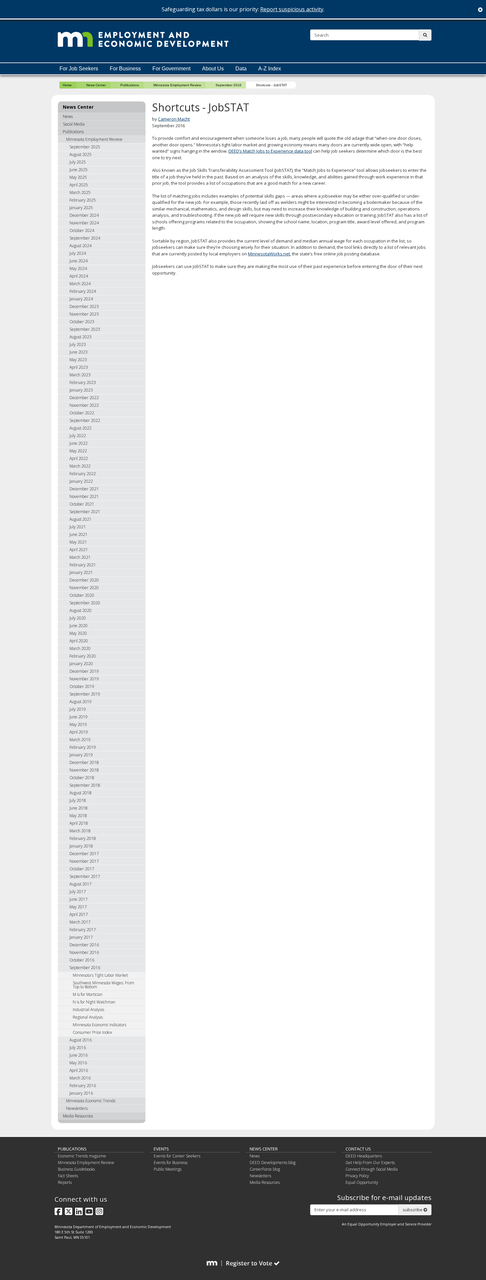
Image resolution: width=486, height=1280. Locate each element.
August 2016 (80, 1040)
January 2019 (81, 755)
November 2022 (84, 405)
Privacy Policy (357, 1176)
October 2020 (81, 595)
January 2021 (81, 572)
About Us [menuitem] (213, 68)
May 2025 (78, 177)
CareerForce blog (265, 1169)
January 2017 (81, 937)
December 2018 (84, 762)
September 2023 (84, 329)
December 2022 (84, 397)
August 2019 (80, 701)
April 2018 (78, 823)
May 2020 (78, 633)
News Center (96, 85)
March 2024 (80, 283)
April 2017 (78, 914)
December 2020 (84, 580)
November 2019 (84, 679)
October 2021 (81, 504)
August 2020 (80, 610)
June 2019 (78, 717)
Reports (65, 1182)
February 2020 (82, 656)
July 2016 (77, 1047)
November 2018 (84, 770)
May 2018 (78, 815)
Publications (129, 85)
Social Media (74, 124)
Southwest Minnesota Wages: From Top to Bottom (103, 985)
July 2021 (77, 527)
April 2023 (78, 367)
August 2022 (80, 428)
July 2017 (77, 891)
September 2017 (84, 876)
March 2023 (80, 375)
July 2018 (77, 800)
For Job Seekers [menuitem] (79, 68)
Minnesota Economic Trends (90, 1101)
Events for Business (170, 1162)
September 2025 (84, 147)
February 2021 (82, 565)
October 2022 (81, 413)
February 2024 (82, 291)
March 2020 (80, 648)
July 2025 (77, 162)
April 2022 (78, 458)
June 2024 (78, 261)
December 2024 (84, 215)
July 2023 (77, 344)
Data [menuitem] (241, 68)
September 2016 (228, 85)
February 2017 (82, 929)
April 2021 (78, 549)
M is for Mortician (87, 994)
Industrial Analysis (88, 1009)
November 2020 (84, 587)
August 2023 (80, 337)
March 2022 (80, 466)
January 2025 (81, 207)
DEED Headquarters (363, 1156)
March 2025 (80, 192)
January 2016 (81, 1093)
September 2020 (84, 603)
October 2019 (81, 686)
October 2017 (81, 869)
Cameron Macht (174, 119)
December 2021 (84, 489)
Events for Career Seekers (177, 1156)
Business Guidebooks (76, 1169)
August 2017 (80, 884)
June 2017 (78, 899)
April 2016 (78, 1070)
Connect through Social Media (371, 1169)
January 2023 (81, 390)
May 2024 (78, 268)
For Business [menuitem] (125, 68)
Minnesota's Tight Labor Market (100, 975)
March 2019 (80, 739)
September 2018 (84, 785)
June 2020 (78, 625)
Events (161, 1149)
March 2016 (80, 1078)
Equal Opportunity (361, 1182)
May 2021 (78, 542)
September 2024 (84, 238)
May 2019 (78, 724)
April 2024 (78, 276)
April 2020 (78, 641)
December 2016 (84, 945)
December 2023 (84, 306)
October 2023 (81, 321)
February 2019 (82, 747)
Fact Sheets (68, 1176)
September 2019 (84, 694)
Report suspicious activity (291, 9)
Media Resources (78, 1116)
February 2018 (82, 838)
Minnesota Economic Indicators (99, 1025)
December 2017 (84, 853)
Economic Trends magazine (82, 1156)
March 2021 (80, 557)
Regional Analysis (88, 1017)
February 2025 (82, 200)
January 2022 (81, 481)
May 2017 (78, 907)
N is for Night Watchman (94, 1002)
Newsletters (77, 1108)
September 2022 (84, 420)
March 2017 (80, 922)
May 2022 (78, 451)
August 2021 (80, 519)
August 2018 (80, 793)
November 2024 (84, 223)
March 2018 (80, 831)
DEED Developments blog (273, 1162)
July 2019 (77, 709)
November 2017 (84, 861)
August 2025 (80, 154)
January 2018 (81, 846)
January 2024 (81, 299)
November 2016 (84, 952)
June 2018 (78, 808)
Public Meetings (168, 1169)
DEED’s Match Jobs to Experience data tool (270, 151)
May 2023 (78, 359)
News (68, 116)
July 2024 (77, 253)
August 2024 (80, 245)
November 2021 (84, 496)
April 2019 (78, 732)
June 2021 (78, 534)
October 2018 (81, 777)
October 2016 (81, 960)
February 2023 (82, 382)
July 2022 (77, 435)
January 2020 (81, 663)
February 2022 (82, 473)
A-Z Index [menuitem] (269, 68)
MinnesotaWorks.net (269, 254)
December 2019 (84, 671)
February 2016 (82, 1085)
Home (67, 85)
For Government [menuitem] (171, 68)
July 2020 (77, 618)
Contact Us (358, 1149)
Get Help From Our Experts (370, 1162)
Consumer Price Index (92, 1032)
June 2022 (78, 443)
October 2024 (81, 230)
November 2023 (84, 314)
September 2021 (84, 511)
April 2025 (78, 185)
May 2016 (78, 1063)
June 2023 (78, 352)
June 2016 (78, 1055)
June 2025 (78, 169)
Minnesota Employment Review (177, 85)
